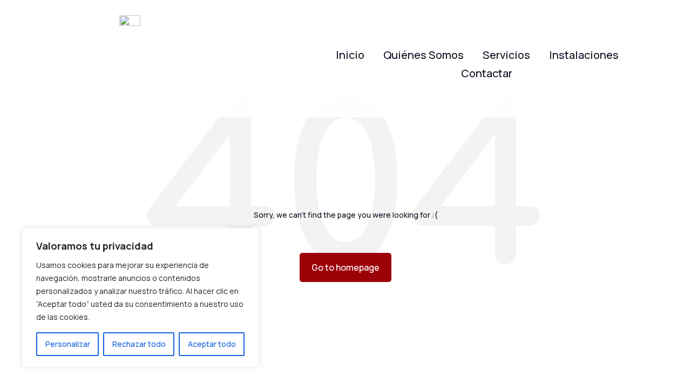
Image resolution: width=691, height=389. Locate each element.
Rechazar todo (139, 344)
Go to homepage (345, 267)
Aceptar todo (212, 344)
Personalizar (67, 344)
